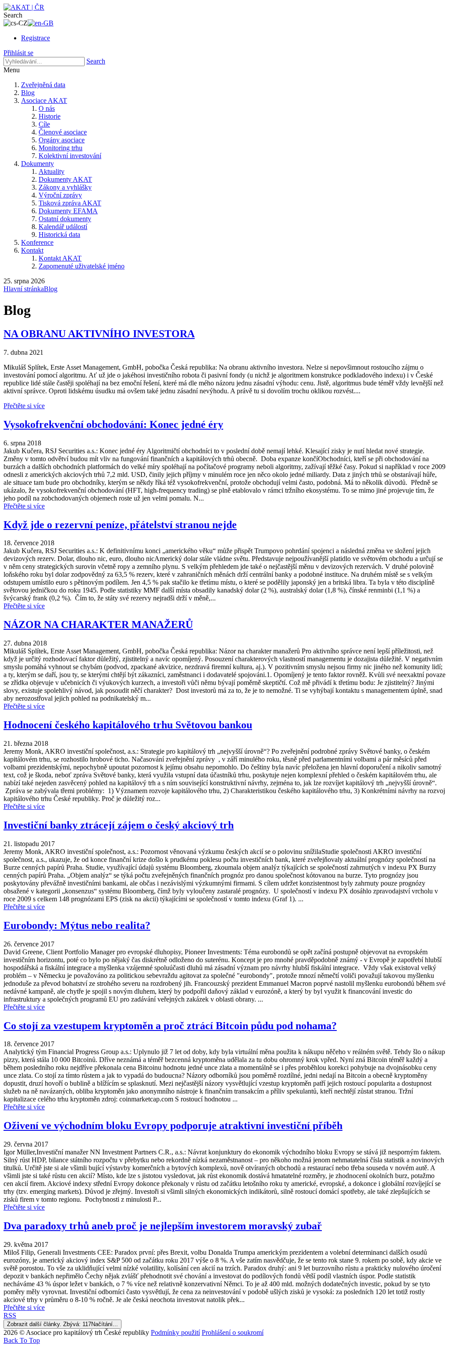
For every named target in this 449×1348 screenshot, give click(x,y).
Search (95, 61)
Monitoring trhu (60, 148)
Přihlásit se (18, 52)
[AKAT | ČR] (24, 7)
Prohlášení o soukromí (233, 1332)
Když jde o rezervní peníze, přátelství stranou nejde (120, 524)
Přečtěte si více (24, 405)
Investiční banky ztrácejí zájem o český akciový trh (119, 825)
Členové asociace (63, 132)
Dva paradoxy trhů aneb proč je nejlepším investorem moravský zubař (163, 1226)
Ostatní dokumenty (65, 218)
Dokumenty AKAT (65, 179)
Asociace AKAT (44, 100)
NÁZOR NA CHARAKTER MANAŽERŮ (98, 624)
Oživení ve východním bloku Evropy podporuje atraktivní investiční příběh (173, 1125)
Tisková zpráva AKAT (70, 203)
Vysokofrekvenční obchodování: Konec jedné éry (113, 424)
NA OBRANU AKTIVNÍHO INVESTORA (99, 333)
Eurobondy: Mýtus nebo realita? (77, 925)
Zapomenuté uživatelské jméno (82, 266)
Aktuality (51, 171)
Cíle (44, 124)
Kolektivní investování (70, 155)
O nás (47, 108)
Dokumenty (37, 163)
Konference (37, 242)
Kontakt (32, 250)
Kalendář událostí (63, 226)
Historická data (59, 234)
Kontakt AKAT (60, 258)
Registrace (35, 38)
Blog (28, 92)
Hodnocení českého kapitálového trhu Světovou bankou (128, 724)
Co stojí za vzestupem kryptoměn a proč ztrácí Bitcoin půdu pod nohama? (170, 1025)
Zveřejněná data (43, 84)
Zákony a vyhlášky (65, 187)
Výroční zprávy (60, 195)
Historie (50, 116)
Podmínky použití (175, 1332)
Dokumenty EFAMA (68, 211)
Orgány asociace (62, 140)
